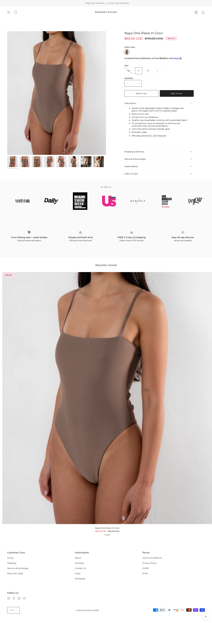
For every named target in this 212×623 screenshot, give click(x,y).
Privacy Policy (149, 563)
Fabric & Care (131, 173)
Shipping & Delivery (134, 151)
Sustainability (131, 166)
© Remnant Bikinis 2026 (87, 610)
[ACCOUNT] (196, 12)
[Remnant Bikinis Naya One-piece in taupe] (86, 161)
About (78, 558)
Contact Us (80, 568)
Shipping (11, 563)
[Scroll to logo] (19, 201)
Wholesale (80, 578)
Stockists (79, 563)
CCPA (145, 573)
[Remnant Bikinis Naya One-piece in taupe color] (98, 161)
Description (130, 103)
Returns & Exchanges (135, 159)
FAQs (77, 573)
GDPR (145, 568)
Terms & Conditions (152, 558)
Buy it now (176, 93)
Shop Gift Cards (15, 573)
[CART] (203, 12)
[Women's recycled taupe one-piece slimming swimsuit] (12, 161)
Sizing (10, 558)
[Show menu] (8, 12)
